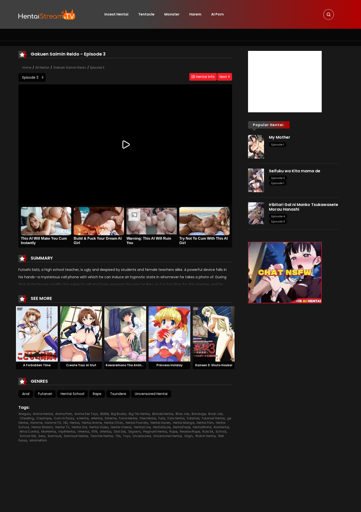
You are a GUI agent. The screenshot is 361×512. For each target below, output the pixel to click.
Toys (126, 436)
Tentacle (146, 14)
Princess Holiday (169, 365)
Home (26, 67)
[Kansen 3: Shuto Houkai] (214, 333)
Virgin (188, 436)
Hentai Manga (183, 423)
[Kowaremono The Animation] (125, 333)
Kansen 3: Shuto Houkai (213, 365)
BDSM (104, 414)
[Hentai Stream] (46, 14)
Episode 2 (278, 178)
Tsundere (118, 393)
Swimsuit (54, 436)
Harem (195, 14)
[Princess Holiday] (169, 333)
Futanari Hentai (213, 418)
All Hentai (42, 67)
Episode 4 (278, 216)
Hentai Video (98, 427)
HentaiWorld (202, 427)
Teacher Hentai (101, 436)
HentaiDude (161, 427)
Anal (25, 393)
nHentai (83, 431)
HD (65, 423)
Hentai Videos (121, 427)
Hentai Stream (42, 427)
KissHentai (221, 427)
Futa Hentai (175, 418)
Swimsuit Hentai (76, 436)
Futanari (45, 393)
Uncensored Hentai (151, 393)
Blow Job (182, 414)
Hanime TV (53, 423)
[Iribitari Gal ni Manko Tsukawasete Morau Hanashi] (256, 213)
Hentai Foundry (136, 423)
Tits (118, 436)
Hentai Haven (160, 423)
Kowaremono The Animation (128, 365)
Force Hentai (128, 418)
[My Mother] (256, 146)
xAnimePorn (38, 440)
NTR (94, 431)
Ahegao (24, 414)
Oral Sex (120, 431)
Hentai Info (205, 76)
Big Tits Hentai (139, 414)
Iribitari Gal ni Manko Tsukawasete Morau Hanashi (303, 207)
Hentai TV (62, 427)
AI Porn (217, 14)
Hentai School (72, 393)
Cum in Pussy (64, 418)
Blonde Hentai (162, 414)
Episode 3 (97, 67)
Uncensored (142, 436)
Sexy (41, 436)
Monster (172, 14)
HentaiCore (142, 427)
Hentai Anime (92, 423)
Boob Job (215, 414)
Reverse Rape (190, 431)
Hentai (74, 423)
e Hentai (83, 418)
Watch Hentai (205, 436)
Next (224, 76)
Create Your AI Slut (81, 365)
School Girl (28, 436)
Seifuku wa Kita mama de (294, 171)
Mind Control (29, 431)
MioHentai (48, 431)
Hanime (36, 423)
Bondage (199, 414)
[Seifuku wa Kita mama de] (256, 180)
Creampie (43, 418)
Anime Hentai (43, 414)
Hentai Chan (113, 423)
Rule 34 (207, 431)
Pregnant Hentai (155, 431)
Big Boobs (118, 414)
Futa (161, 418)
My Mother (279, 137)
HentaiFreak (181, 427)
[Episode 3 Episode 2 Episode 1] (32, 77)
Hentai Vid (79, 427)
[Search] (328, 14)
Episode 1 (277, 144)
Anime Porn (63, 414)
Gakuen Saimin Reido (69, 67)
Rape (97, 393)
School (221, 431)
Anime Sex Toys (86, 414)
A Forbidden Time (37, 365)
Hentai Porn (205, 423)
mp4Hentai (66, 431)
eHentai (96, 418)
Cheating (27, 418)
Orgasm (134, 431)
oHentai (105, 431)
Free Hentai (148, 418)
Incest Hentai (116, 14)
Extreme (110, 418)
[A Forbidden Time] (37, 333)
